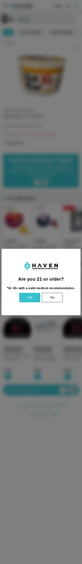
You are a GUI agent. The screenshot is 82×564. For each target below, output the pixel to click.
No (52, 297)
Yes (29, 297)
